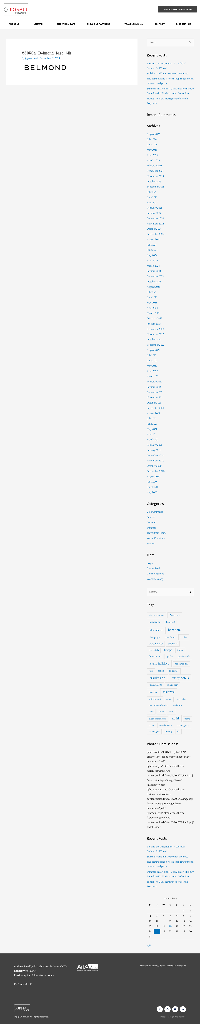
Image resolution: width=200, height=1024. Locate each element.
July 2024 (152, 244)
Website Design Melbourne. (173, 1017)
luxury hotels (180, 678)
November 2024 (155, 223)
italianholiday (181, 664)
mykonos (177, 705)
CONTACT (160, 24)
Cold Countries (155, 511)
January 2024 (154, 271)
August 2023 (153, 287)
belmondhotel (155, 630)
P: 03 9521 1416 (183, 24)
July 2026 (152, 139)
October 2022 (154, 339)
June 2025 (152, 197)
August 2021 (153, 413)
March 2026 (153, 160)
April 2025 (152, 202)
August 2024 (153, 239)
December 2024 (155, 218)
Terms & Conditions (176, 966)
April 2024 (152, 260)
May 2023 (152, 302)
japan (161, 670)
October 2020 (154, 466)
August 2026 (153, 134)
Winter (151, 543)
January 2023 (154, 323)
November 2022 (155, 334)
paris (151, 711)
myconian (181, 699)
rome (171, 711)
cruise (184, 637)
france (180, 650)
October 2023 (154, 281)
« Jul (149, 945)
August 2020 (153, 476)
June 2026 (152, 144)
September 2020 (156, 471)
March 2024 (153, 265)
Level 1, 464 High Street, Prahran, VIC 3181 (46, 966)
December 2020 (155, 455)
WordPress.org (155, 579)
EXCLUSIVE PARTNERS (98, 24)
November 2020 (155, 460)
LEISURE (38, 24)
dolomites (173, 643)
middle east (155, 699)
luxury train (172, 685)
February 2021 (154, 444)
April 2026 (152, 155)
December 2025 (155, 171)
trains (187, 719)
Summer (151, 527)
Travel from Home (157, 533)
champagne (154, 637)
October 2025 (154, 181)
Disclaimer (145, 966)
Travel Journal (134, 24)
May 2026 (152, 149)
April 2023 (152, 308)
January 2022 (154, 387)
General (151, 522)
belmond (170, 622)
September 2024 (155, 234)
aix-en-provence (157, 615)
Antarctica (175, 615)
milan (169, 699)
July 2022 (152, 355)
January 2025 (154, 213)
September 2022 (155, 344)
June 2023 (152, 297)
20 (170, 926)
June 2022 (152, 360)
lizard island (157, 678)
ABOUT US (14, 24)
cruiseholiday (156, 643)
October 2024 (154, 228)
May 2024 (152, 255)
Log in (150, 563)
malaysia (153, 692)
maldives (169, 692)
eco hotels (154, 650)
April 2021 (152, 434)
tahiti (175, 718)
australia (155, 622)
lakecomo (174, 671)
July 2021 (151, 418)
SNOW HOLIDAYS (66, 24)
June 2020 (152, 487)
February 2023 (154, 318)
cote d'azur (170, 637)
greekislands (184, 656)
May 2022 (152, 365)
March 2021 (153, 439)
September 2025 (155, 186)
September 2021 (155, 408)
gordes (170, 656)
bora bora (174, 630)
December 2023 (155, 276)
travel (151, 725)
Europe (168, 650)
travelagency (183, 725)
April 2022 (152, 371)
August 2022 (153, 350)
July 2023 (151, 292)
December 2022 (155, 329)
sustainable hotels (157, 719)
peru (161, 711)
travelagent (154, 731)
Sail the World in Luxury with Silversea (167, 73)
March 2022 (153, 376)
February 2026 (154, 165)
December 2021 (155, 392)
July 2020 (152, 481)
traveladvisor (165, 725)
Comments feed (155, 573)
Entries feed (153, 568)
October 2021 (154, 402)
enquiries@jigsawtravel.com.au (38, 975)
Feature (151, 517)
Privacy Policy (158, 966)
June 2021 (152, 423)
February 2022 (154, 381)
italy (151, 671)
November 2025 (155, 176)
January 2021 (154, 450)
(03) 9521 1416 (29, 970)
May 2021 (152, 429)
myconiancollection (158, 705)
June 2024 (152, 250)
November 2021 (155, 397)
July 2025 (151, 192)
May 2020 (152, 492)
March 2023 (153, 313)
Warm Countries (156, 538)
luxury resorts (155, 685)
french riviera (155, 656)
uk (178, 731)
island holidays (159, 663)
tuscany (168, 731)
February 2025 (154, 207)
